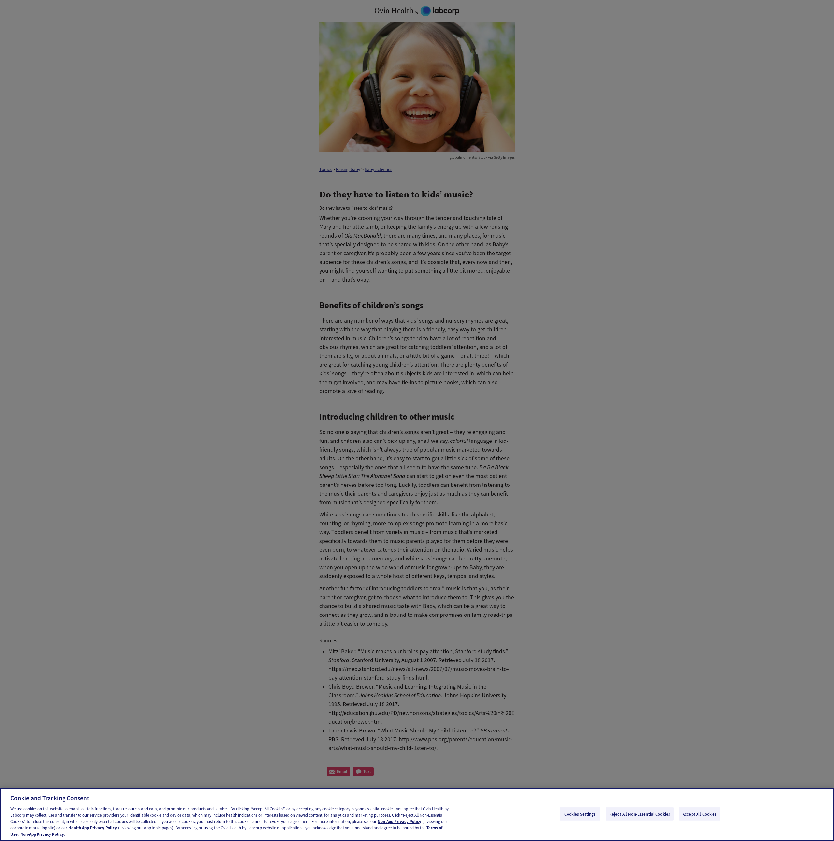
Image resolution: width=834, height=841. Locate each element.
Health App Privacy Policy (92, 828)
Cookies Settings (580, 814)
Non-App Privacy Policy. (42, 834)
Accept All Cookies (700, 814)
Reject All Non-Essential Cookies (639, 814)
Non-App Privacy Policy (399, 821)
